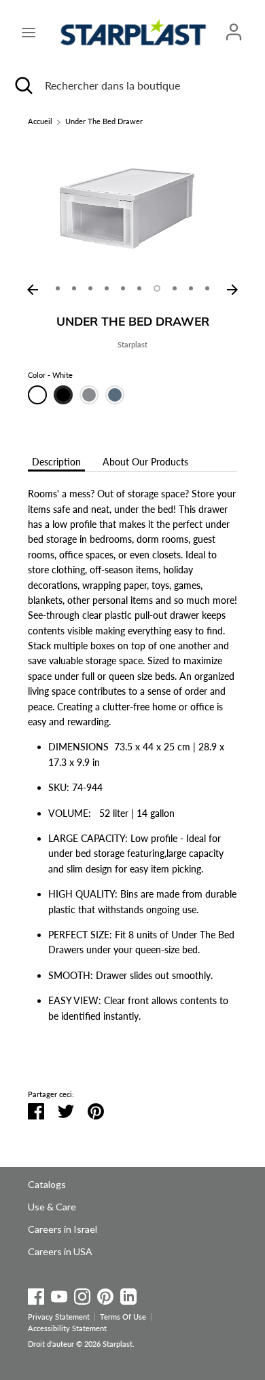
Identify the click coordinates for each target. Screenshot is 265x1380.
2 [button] (74, 288)
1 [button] (58, 288)
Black (63, 394)
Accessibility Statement (67, 1328)
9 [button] (191, 288)
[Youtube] (59, 1294)
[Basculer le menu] (28, 32)
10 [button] (207, 288)
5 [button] (123, 288)
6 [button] (139, 288)
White (37, 394)
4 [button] (107, 288)
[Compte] (233, 25)
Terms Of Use (123, 1317)
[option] (132, 207)
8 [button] (175, 288)
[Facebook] (36, 1294)
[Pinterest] (105, 1294)
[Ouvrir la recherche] (22, 85)
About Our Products (145, 461)
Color (50, 375)
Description (56, 461)
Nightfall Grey (89, 394)
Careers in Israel (62, 1229)
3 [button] (90, 288)
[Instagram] (82, 1294)
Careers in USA (60, 1251)
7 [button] (157, 288)
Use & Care (52, 1206)
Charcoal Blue (114, 394)
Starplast (132, 345)
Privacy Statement (59, 1317)
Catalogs (47, 1184)
